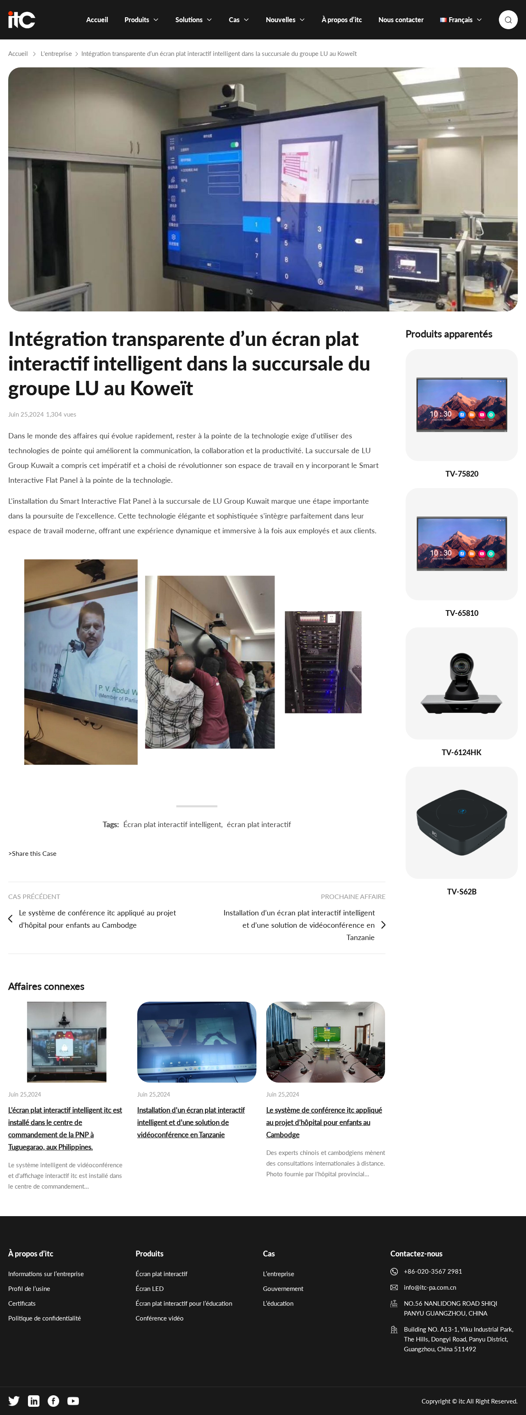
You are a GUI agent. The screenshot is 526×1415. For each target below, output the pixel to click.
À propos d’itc (30, 1253)
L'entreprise (56, 53)
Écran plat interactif (161, 1273)
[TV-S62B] (462, 823)
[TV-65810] (462, 544)
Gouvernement (283, 1288)
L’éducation (278, 1303)
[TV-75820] (462, 405)
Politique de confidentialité (44, 1318)
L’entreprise (278, 1273)
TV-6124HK (462, 752)
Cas (269, 1253)
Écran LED (150, 1288)
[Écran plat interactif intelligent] (21, 19)
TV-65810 (461, 613)
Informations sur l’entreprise (46, 1273)
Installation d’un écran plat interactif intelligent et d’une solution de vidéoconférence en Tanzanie (299, 925)
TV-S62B (462, 891)
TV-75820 (461, 473)
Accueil (18, 53)
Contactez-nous (416, 1253)
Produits (150, 1253)
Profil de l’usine (29, 1288)
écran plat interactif (259, 824)
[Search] (508, 19)
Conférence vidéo (160, 1318)
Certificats (22, 1303)
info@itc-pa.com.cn (430, 1287)
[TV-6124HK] (462, 683)
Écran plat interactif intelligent (172, 824)
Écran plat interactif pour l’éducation (184, 1303)
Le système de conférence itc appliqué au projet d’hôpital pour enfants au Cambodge (97, 918)
